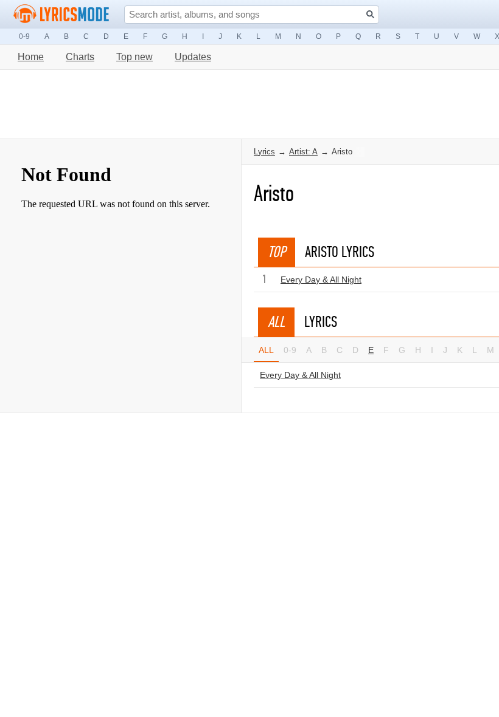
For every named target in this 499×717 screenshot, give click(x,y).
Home (31, 57)
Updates (193, 57)
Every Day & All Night (321, 279)
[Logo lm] (61, 14)
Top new (134, 57)
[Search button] (370, 14)
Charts (80, 57)
